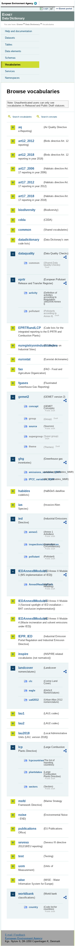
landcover (25, 667)
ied (20, 518)
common (24, 229)
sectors (33, 786)
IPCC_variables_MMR (36, 479)
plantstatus (35, 772)
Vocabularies (12, 64)
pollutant (34, 556)
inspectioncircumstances (36, 544)
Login (45, 8)
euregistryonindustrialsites (30, 345)
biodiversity (26, 210)
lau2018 (24, 733)
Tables (8, 44)
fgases (23, 383)
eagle (32, 690)
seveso (23, 842)
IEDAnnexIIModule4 (30, 618)
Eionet (20, 24)
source (33, 426)
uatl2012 (34, 699)
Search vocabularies (22, 117)
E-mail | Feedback (15, 934)
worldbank (26, 893)
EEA (20, 3)
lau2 (21, 723)
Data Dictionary (32, 24)
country (33, 907)
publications (27, 828)
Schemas (10, 57)
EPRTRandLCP (29, 327)
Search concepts (49, 117)
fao (20, 369)
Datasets (10, 37)
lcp (20, 747)
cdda (22, 219)
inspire (23, 654)
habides (24, 491)
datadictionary (28, 239)
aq (20, 127)
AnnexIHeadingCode (36, 584)
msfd (22, 801)
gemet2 (23, 396)
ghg (21, 458)
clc (30, 681)
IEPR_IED (25, 636)
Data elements (13, 51)
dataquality (26, 253)
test (21, 856)
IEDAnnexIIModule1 (30, 571)
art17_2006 (26, 168)
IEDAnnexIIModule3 (30, 601)
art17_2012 (26, 182)
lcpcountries (36, 760)
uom (21, 866)
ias (20, 504)
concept (33, 406)
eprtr (21, 279)
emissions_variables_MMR (36, 472)
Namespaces (12, 77)
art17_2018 (26, 196)
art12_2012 (26, 141)
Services (10, 71)
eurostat (24, 359)
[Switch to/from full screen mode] (52, 9)
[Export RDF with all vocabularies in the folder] (65, 257)
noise (22, 814)
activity (33, 292)
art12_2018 (26, 154)
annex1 (33, 532)
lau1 (21, 713)
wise (21, 880)
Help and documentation (18, 31)
